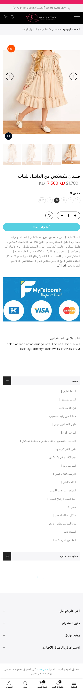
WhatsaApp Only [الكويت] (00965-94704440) (39, 7)
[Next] (10, 76)
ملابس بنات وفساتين (61, 338)
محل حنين (37, 673)
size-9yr (74, 349)
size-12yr (25, 349)
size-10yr (51, 344)
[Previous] (73, 76)
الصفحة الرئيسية (71, 29)
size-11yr (63, 344)
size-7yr (50, 349)
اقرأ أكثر (61, 266)
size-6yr (38, 349)
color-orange (35, 344)
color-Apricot (16, 344)
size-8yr (62, 349)
